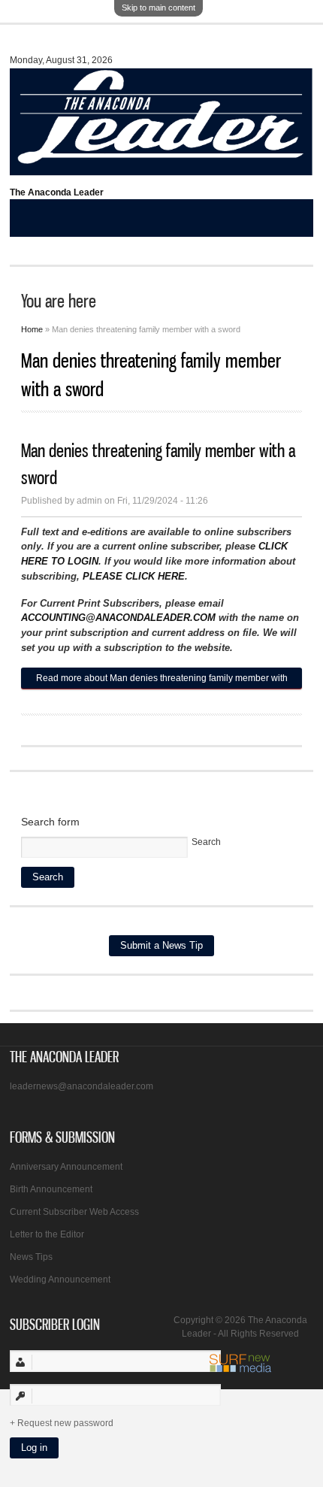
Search (206, 842)
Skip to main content (158, 7)
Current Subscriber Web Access (74, 1212)
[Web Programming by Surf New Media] (240, 1369)
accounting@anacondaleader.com (118, 617)
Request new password (65, 1423)
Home (32, 329)
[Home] (161, 168)
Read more (162, 681)
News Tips (31, 1257)
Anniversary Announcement (66, 1166)
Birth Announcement (51, 1189)
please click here (134, 576)
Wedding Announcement (60, 1279)
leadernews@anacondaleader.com (81, 1086)
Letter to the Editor (47, 1234)
